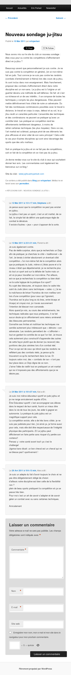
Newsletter (51, 7)
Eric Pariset (36, 7)
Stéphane (41, 202)
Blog (34, 180)
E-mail (16, 607)
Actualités (22, 7)
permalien (24, 183)
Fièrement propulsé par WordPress (35, 668)
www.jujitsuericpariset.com (31, 173)
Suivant (61, 17)
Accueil (9, 7)
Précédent (11, 17)
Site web (15, 623)
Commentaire (18, 549)
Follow (50, 48)
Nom (16, 591)
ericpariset (34, 41)
